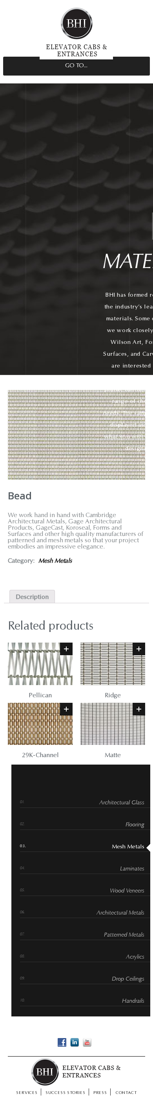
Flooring (135, 825)
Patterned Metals (124, 935)
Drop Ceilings (128, 979)
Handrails (133, 1001)
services (26, 1093)
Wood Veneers (127, 891)
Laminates (132, 869)
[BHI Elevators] (76, 58)
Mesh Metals (55, 561)
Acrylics (135, 957)
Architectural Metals (120, 913)
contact (126, 1093)
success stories (66, 1093)
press (100, 1093)
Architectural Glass (121, 803)
